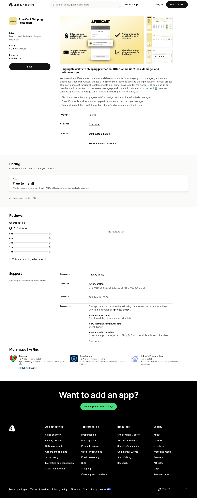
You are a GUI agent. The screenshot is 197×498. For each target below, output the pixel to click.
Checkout (94, 124)
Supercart (23, 356)
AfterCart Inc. (15, 58)
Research (122, 463)
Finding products (54, 440)
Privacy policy (96, 274)
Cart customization (99, 133)
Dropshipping (88, 434)
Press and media (162, 451)
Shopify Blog (124, 457)
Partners (158, 457)
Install (30, 66)
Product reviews (90, 446)
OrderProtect (86, 356)
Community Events (127, 451)
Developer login (18, 489)
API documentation (127, 440)
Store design (52, 457)
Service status (161, 474)
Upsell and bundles (91, 451)
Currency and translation (94, 474)
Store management (55, 468)
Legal (156, 468)
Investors (158, 446)
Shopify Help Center (128, 434)
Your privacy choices (94, 489)
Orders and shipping (56, 451)
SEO (83, 463)
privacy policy (122, 309)
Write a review (19, 259)
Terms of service (39, 489)
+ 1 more (159, 56)
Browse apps (132, 4)
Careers (157, 440)
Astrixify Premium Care (152, 356)
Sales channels (53, 434)
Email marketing (90, 457)
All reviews (37, 259)
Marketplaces (88, 440)
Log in (159, 4)
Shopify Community (128, 446)
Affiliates (158, 463)
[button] (37, 362)
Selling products (54, 446)
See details (95, 341)
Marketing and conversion (59, 463)
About (156, 434)
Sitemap (75, 489)
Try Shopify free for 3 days (98, 406)
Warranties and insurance (103, 143)
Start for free (177, 4)
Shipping (86, 468)
